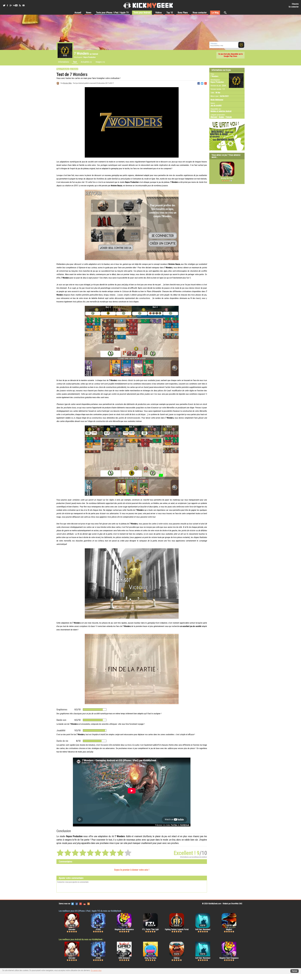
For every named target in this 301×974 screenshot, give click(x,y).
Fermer (294, 971)
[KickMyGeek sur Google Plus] (10, 5)
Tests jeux (112, 12)
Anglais (221, 117)
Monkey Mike (67, 83)
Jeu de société (216, 105)
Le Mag (215, 12)
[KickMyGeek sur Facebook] (7, 5)
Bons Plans (183, 12)
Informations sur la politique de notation (193, 857)
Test (75, 62)
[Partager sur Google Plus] (205, 83)
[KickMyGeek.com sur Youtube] (84, 903)
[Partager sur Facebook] (198, 83)
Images (100, 62)
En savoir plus (96, 970)
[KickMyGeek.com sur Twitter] (72, 903)
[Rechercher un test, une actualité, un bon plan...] (226, 12)
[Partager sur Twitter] (202, 83)
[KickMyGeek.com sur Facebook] (76, 903)
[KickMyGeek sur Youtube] (15, 5)
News (88, 12)
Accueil (78, 12)
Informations (63, 62)
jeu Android (74, 69)
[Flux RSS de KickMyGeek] (20, 5)
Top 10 (169, 12)
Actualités (86, 62)
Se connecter (294, 7)
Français (229, 117)
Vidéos (158, 12)
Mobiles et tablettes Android (220, 111)
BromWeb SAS (236, 903)
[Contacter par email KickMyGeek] (23, 5)
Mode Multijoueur (216, 100)
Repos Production (63, 69)
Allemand (213, 117)
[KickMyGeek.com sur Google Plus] (80, 903)
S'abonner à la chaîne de (172, 825)
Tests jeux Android (141, 12)
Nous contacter (200, 12)
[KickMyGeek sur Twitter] (4, 5)
